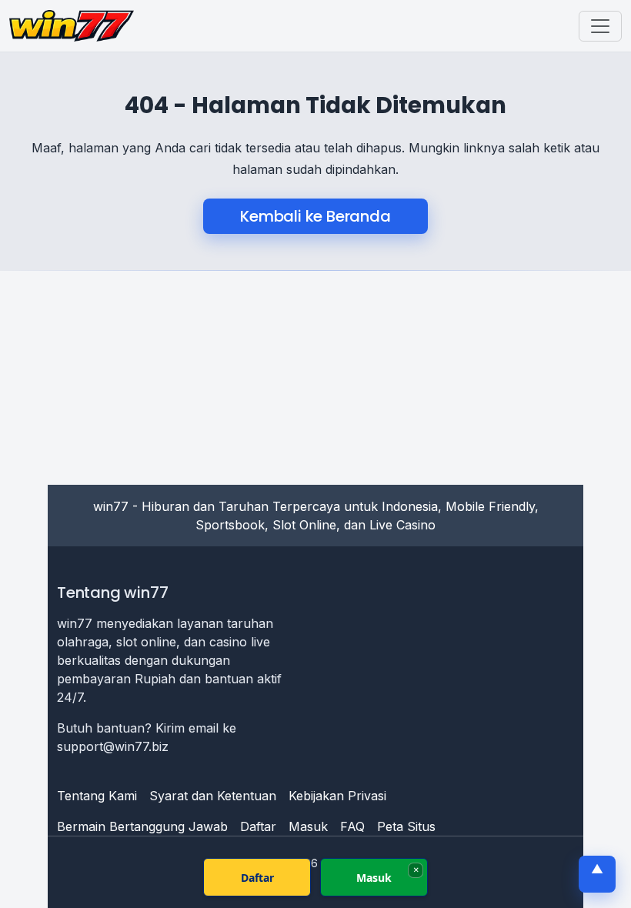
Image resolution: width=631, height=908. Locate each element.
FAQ (352, 826)
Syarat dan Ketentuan (212, 795)
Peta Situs (406, 826)
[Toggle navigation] (600, 26)
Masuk (308, 826)
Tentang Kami (97, 795)
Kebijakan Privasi (337, 795)
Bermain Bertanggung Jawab (142, 826)
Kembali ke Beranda (315, 216)
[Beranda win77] (71, 25)
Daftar (258, 826)
